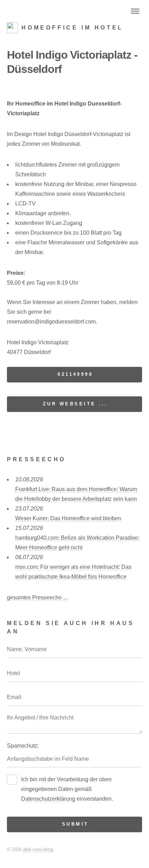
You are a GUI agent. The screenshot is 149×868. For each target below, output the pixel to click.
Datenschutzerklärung (48, 799)
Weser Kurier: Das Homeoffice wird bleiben (68, 518)
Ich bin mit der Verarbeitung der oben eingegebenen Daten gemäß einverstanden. (67, 789)
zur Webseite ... (75, 403)
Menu (135, 11)
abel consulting (38, 849)
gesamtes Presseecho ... (37, 597)
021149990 (75, 374)
